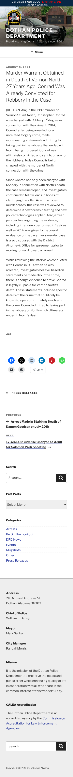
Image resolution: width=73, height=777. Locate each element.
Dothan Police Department (29, 33)
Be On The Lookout (19, 534)
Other (10, 555)
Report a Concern (37, 4)
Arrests (11, 529)
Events (11, 544)
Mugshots (13, 550)
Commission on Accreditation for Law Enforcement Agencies (35, 723)
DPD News (13, 539)
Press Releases (25, 393)
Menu (39, 52)
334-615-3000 (30, 1)
